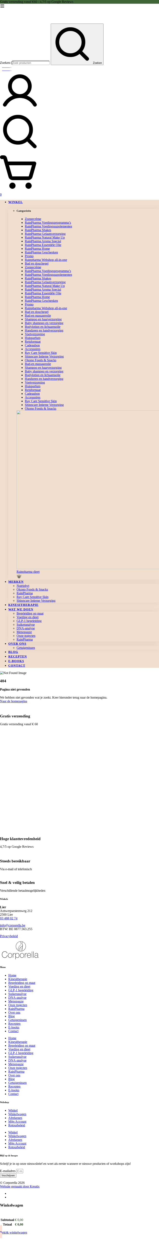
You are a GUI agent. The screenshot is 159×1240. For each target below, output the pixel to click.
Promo (29, 256)
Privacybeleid (9, 936)
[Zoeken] (79, 132)
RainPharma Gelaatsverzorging (45, 233)
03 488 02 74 (8, 918)
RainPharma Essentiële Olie (43, 245)
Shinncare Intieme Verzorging (44, 356)
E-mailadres (8, 1171)
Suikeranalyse (17, 994)
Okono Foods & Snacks (40, 360)
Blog (11, 1016)
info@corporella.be (12, 925)
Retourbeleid (16, 1125)
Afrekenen (15, 1118)
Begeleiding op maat (21, 982)
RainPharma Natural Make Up (45, 237)
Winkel (13, 1110)
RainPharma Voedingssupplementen (48, 226)
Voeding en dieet (19, 986)
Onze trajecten (17, 1005)
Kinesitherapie (17, 979)
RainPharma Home (37, 248)
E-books (13, 1027)
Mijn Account (17, 1121)
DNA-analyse (17, 997)
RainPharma (16, 1009)
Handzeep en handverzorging (44, 330)
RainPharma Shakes (38, 230)
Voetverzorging (35, 334)
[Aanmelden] (20, 110)
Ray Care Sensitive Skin (41, 352)
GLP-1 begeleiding (20, 990)
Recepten (14, 1023)
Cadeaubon (32, 345)
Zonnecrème (33, 219)
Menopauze (16, 1001)
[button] (88, 574)
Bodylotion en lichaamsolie (42, 326)
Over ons (14, 1012)
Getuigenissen (17, 1020)
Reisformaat (33, 341)
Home (12, 975)
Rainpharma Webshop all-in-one (46, 260)
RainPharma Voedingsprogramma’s (48, 222)
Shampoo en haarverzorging (43, 319)
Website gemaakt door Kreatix (20, 1186)
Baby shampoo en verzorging (44, 323)
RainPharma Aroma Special (43, 241)
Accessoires (32, 349)
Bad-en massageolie (38, 315)
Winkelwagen (17, 1114)
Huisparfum (32, 338)
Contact (13, 1031)
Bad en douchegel (36, 263)
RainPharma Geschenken (41, 252)
